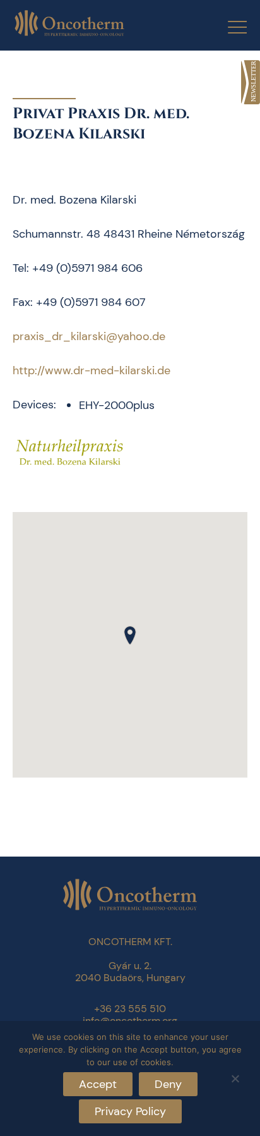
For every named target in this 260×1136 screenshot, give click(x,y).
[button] (130, 635)
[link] (250, 82)
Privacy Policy (130, 1111)
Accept (98, 1084)
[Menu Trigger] (229, 26)
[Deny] (235, 1077)
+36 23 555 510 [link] (130, 1008)
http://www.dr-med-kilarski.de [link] (91, 370)
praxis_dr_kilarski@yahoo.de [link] (89, 336)
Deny (168, 1084)
